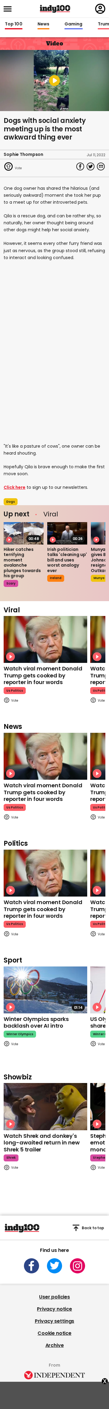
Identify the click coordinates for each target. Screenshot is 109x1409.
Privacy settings (54, 1321)
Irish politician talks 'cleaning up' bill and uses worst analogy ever (67, 560)
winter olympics (19, 1034)
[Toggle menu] (9, 9)
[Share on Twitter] (90, 166)
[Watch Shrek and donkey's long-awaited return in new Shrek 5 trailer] (45, 1106)
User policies (54, 1296)
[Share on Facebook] (80, 166)
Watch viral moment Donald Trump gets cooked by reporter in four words (43, 675)
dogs (10, 501)
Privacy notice (54, 1308)
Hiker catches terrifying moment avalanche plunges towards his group (22, 562)
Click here (14, 487)
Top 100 (13, 24)
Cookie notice (54, 1333)
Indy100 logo (55, 8)
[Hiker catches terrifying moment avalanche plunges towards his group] (24, 533)
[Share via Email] (101, 166)
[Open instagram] (77, 1265)
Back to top (93, 1227)
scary (10, 583)
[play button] (54, 80)
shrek (11, 1157)
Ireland (55, 578)
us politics (14, 690)
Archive (54, 1345)
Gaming (73, 24)
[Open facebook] (31, 1265)
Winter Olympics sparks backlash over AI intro (36, 1022)
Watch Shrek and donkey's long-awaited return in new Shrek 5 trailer (41, 1142)
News (43, 24)
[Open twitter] (54, 1265)
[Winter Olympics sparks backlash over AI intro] (45, 989)
